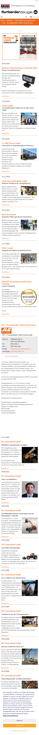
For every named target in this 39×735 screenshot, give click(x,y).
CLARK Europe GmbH (11, 143)
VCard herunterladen (11, 356)
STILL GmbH (7, 248)
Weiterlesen (5, 96)
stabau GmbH (7, 105)
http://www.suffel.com (17, 351)
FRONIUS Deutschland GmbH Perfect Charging (17, 282)
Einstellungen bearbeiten (19, 730)
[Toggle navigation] (1, 17)
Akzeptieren (19, 725)
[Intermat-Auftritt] (30, 657)
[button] (3, 6)
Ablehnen (19, 720)
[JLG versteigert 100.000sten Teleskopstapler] (30, 455)
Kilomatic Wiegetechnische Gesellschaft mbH (19, 68)
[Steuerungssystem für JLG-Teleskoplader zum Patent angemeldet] (30, 526)
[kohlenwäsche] (30, 588)
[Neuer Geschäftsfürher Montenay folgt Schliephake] (30, 489)
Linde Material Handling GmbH (14, 181)
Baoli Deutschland (9, 214)
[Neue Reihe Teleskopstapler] (30, 555)
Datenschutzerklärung (10, 715)
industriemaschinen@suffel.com (21, 349)
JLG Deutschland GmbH (11, 441)
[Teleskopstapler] (30, 621)
